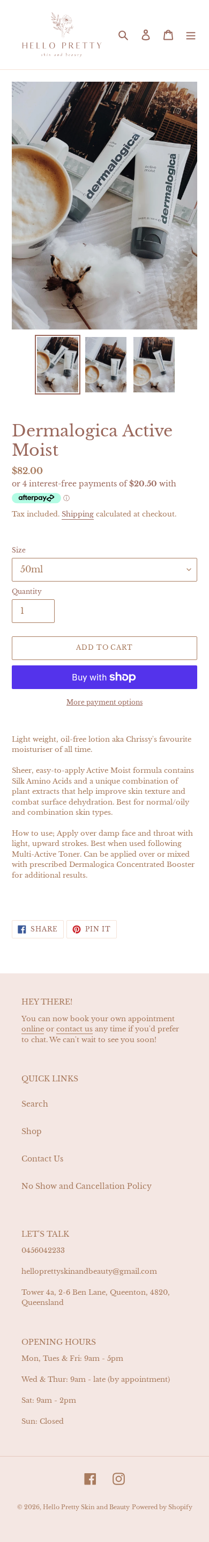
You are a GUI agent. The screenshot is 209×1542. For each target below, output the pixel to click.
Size (19, 550)
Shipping (78, 514)
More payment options (104, 702)
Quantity (27, 591)
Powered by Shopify (162, 1507)
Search (34, 1104)
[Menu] (191, 35)
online (32, 1029)
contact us (74, 1029)
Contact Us (42, 1159)
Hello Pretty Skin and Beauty (86, 1507)
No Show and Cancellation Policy (86, 1186)
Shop (31, 1131)
